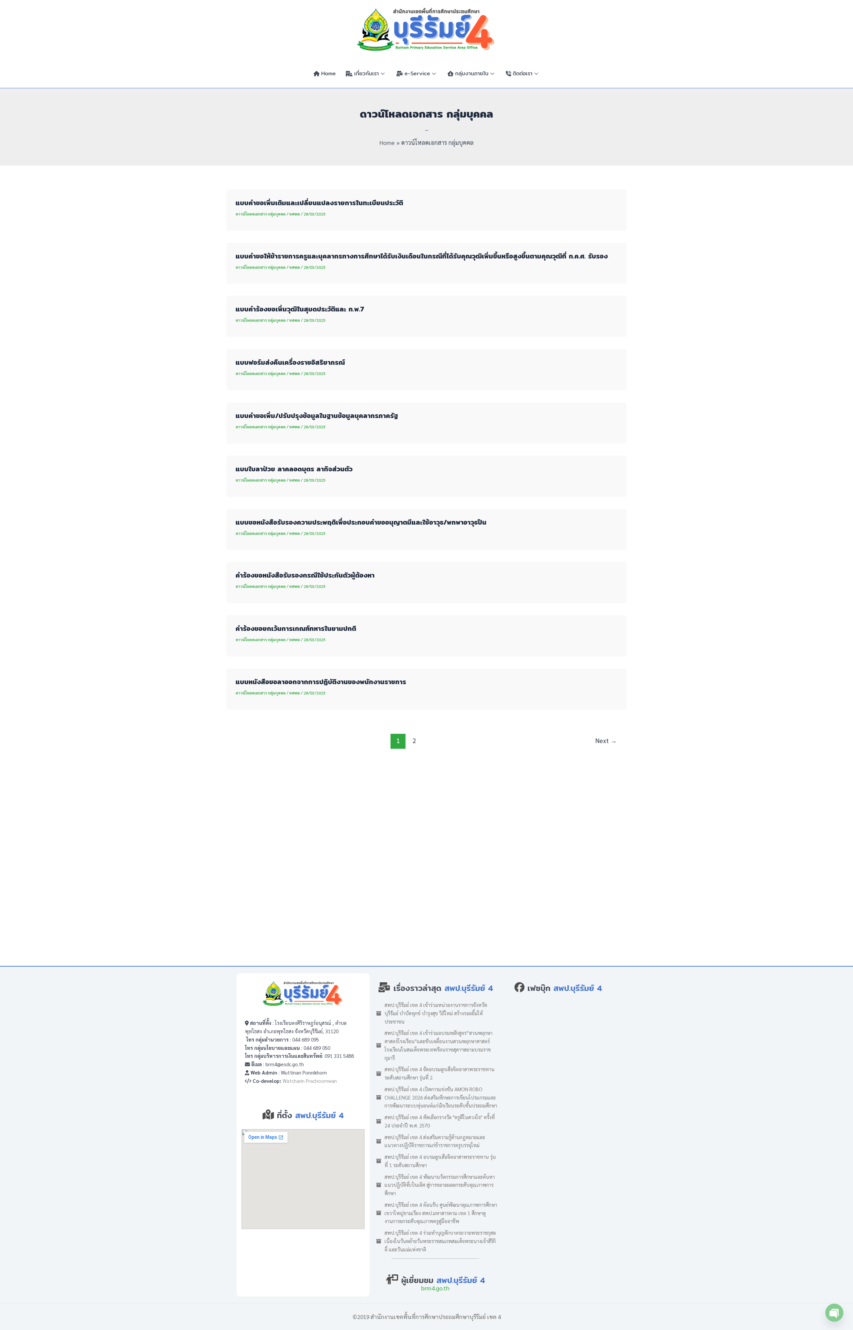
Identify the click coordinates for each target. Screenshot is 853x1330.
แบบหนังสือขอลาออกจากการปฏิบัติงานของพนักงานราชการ (321, 681)
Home (328, 73)
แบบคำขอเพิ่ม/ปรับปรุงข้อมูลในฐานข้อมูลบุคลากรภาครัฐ (317, 415)
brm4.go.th (435, 1288)
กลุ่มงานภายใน (471, 73)
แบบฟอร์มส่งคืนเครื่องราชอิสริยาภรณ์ (290, 362)
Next (606, 740)
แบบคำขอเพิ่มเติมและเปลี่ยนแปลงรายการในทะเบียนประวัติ (319, 203)
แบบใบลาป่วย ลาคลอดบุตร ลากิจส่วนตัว (294, 469)
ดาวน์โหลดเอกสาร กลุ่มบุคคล (261, 214)
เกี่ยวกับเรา (366, 73)
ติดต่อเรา (522, 73)
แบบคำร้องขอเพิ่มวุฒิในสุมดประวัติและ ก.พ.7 (300, 309)
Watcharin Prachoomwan (310, 1081)
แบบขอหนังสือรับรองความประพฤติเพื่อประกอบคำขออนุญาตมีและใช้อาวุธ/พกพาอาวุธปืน (361, 522)
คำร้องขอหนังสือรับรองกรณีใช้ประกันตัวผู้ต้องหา (305, 575)
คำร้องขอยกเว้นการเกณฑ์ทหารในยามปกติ (296, 628)
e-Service (417, 73)
